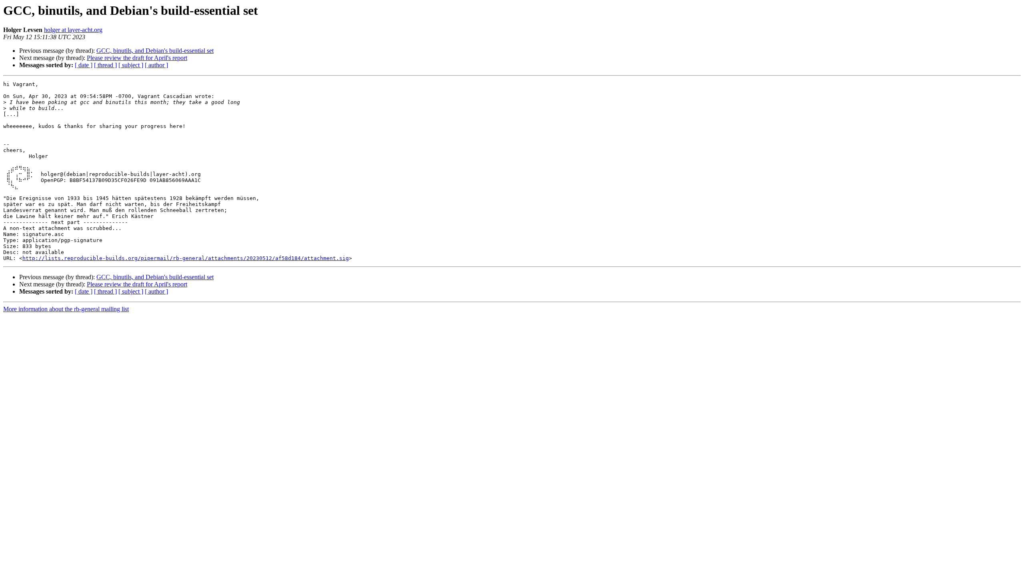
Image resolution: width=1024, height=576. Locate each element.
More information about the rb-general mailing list (66, 309)
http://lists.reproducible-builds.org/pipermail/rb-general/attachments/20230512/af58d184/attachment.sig (185, 258)
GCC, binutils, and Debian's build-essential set (155, 50)
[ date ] (83, 65)
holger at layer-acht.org (73, 29)
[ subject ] (130, 65)
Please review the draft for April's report (137, 57)
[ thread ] (105, 65)
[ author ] (156, 65)
